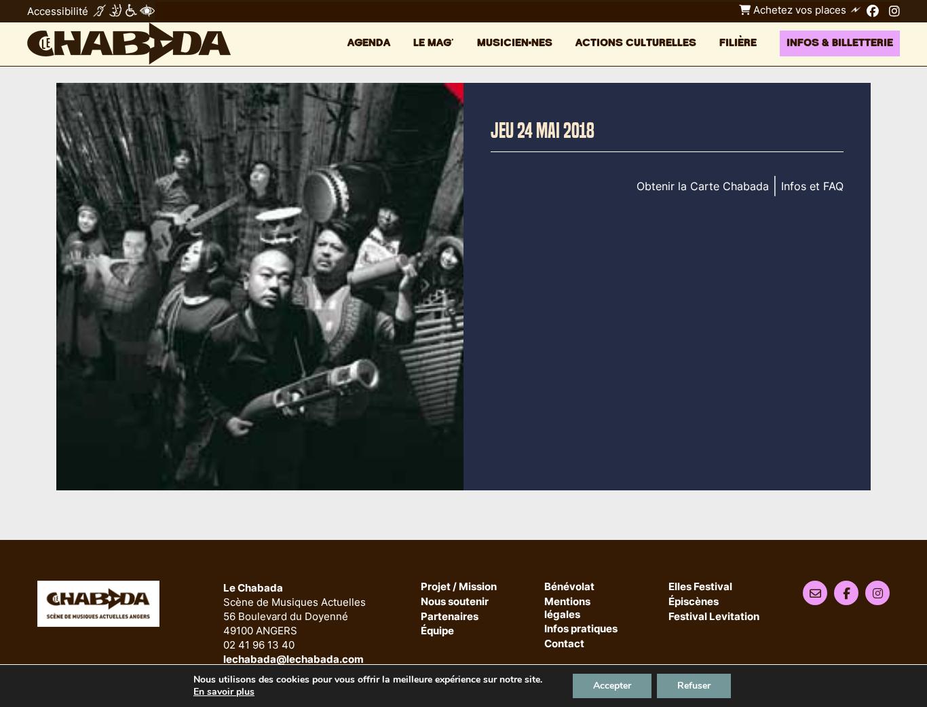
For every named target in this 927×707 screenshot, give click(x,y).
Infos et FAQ (812, 186)
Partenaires (449, 617)
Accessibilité (57, 11)
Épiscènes (693, 602)
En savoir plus (223, 692)
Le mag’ (433, 43)
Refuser (694, 685)
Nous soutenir (455, 602)
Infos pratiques (581, 629)
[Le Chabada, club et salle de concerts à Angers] (129, 43)
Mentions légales (567, 608)
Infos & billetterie (840, 43)
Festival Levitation (713, 617)
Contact (564, 644)
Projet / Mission (459, 587)
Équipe (437, 631)
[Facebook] (873, 11)
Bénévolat (569, 587)
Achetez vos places (798, 10)
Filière (738, 43)
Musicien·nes (514, 43)
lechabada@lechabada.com (293, 659)
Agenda (368, 43)
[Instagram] (894, 11)
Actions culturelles (635, 43)
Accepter (612, 685)
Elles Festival (700, 587)
